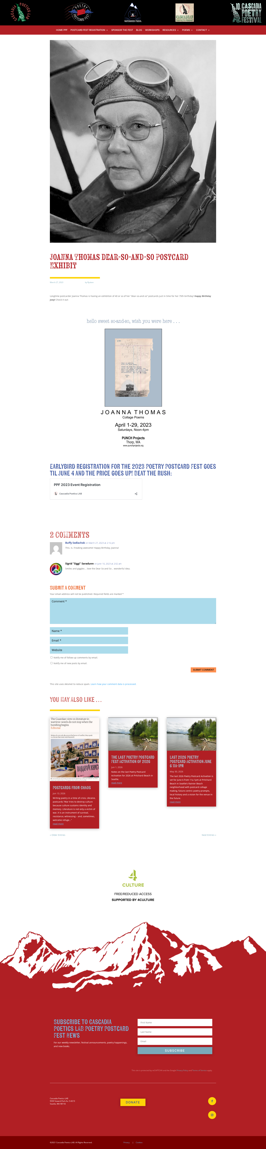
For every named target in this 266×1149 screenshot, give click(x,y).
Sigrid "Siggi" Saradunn (79, 563)
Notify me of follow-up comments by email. (76, 657)
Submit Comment (203, 669)
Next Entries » (209, 834)
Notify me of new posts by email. (70, 663)
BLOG (139, 30)
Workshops (152, 30)
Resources (169, 30)
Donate (133, 1102)
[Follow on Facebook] (212, 1101)
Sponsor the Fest (122, 30)
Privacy (126, 1142)
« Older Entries (57, 834)
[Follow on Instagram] (212, 1115)
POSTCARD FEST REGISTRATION (88, 30)
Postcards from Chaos (72, 788)
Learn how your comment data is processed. (113, 684)
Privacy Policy (182, 1070)
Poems (186, 30)
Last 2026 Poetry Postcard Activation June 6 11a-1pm (191, 761)
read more (58, 823)
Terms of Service (199, 1070)
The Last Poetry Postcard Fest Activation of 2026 (132, 759)
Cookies (139, 1142)
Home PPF (61, 30)
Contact (201, 30)
